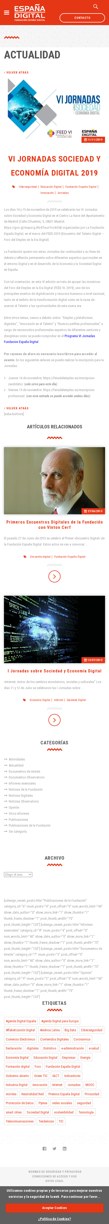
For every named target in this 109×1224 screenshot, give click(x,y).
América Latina (50, 1030)
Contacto (82, 18)
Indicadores (72, 1076)
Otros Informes (19, 813)
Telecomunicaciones (20, 1121)
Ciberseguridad (28, 187)
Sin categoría (18, 831)
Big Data (70, 1030)
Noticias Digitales (21, 795)
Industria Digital (17, 1085)
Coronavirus (82, 1039)
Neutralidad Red (32, 1094)
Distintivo (49, 1048)
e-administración (72, 1048)
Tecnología (86, 1112)
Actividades (17, 759)
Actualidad (16, 765)
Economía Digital (40, 700)
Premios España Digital (64, 1094)
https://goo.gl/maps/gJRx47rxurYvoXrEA (32, 228)
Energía (85, 1058)
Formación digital (18, 1067)
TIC (61, 1121)
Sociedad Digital (76, 700)
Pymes (43, 1103)
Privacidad (92, 1094)
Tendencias (46, 1121)
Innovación (47, 193)
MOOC (89, 1085)
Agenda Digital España (21, 1021)
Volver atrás (17, 72)
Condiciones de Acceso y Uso (54, 1176)
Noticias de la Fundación (26, 789)
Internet (58, 700)
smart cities (14, 1112)
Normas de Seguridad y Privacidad (55, 1171)
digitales (33, 1048)
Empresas (68, 1058)
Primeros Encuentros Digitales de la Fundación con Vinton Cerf (54, 525)
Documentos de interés (24, 771)
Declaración (14, 1048)
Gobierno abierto (17, 1076)
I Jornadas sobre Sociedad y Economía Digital (55, 670)
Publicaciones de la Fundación (30, 825)
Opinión (14, 807)
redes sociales (62, 1103)
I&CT (55, 1076)
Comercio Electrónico (20, 1039)
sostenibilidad (64, 1112)
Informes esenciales (22, 783)
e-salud (94, 1048)
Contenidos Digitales (54, 1039)
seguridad (84, 1103)
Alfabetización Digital (20, 1030)
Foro (38, 1067)
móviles (11, 1094)
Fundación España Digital (81, 187)
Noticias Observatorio (24, 801)
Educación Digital (51, 187)
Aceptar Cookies (54, 1208)
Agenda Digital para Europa (60, 1021)
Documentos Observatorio (27, 777)
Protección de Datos (20, 1103)
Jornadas (63, 193)
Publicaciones (18, 820)
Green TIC (41, 1076)
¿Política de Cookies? (54, 1219)
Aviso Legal (55, 1181)
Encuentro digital (40, 556)
